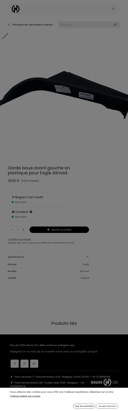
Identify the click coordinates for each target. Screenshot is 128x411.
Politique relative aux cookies (25, 396)
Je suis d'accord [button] (107, 406)
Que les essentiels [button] (84, 406)
